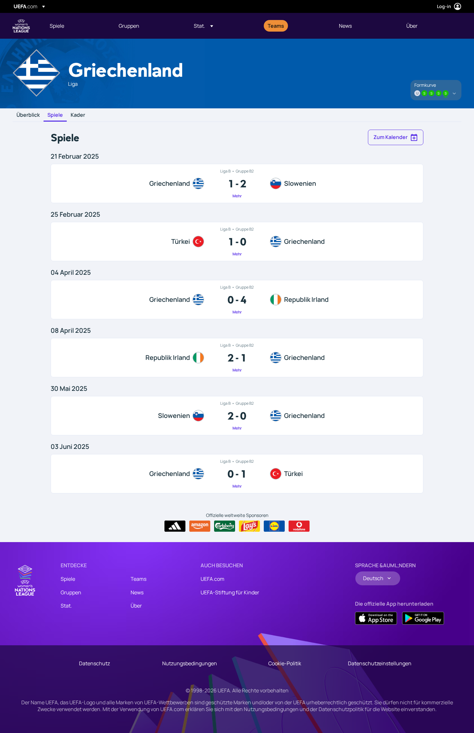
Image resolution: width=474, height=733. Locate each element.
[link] (56, 26)
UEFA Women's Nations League (21, 26)
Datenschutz (94, 663)
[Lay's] (249, 526)
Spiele (55, 115)
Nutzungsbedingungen (189, 663)
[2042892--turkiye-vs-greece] (237, 241)
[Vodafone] (299, 526)
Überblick (28, 115)
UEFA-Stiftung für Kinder (230, 592)
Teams (138, 578)
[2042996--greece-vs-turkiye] (237, 473)
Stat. (66, 605)
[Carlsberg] (224, 526)
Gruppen (71, 592)
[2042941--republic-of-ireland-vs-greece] (237, 357)
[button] (203, 26)
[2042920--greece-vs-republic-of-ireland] (237, 299)
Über (136, 605)
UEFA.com (212, 578)
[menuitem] (76, 26)
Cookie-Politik (284, 663)
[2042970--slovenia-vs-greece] (237, 415)
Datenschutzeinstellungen (379, 663)
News (137, 592)
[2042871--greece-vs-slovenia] (237, 183)
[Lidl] (274, 526)
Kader (78, 115)
